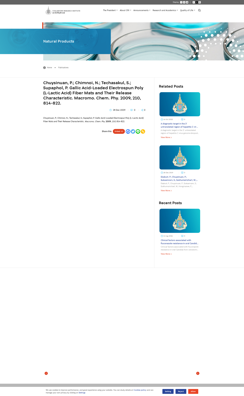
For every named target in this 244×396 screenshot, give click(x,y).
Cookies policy (140, 390)
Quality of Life (186, 10)
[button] (46, 373)
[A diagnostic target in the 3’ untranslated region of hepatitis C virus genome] (180, 116)
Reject (181, 391)
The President (109, 10)
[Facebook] (128, 131)
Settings (82, 392)
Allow (193, 391)
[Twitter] (133, 131)
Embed (117, 131)
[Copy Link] (143, 131)
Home (49, 67)
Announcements (140, 10)
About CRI (124, 10)
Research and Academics (164, 10)
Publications (63, 67)
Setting (168, 391)
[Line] (138, 131)
